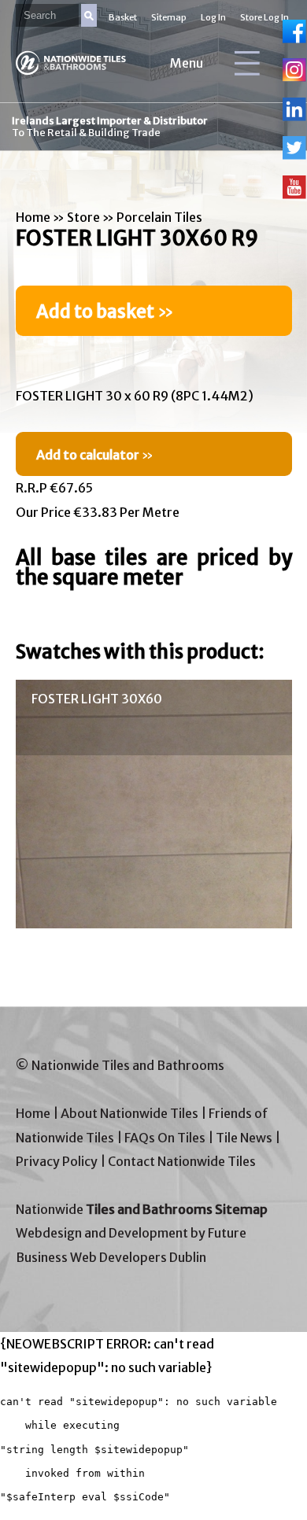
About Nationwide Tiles (129, 1113)
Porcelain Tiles (159, 217)
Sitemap (169, 17)
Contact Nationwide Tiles (182, 1161)
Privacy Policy (57, 1161)
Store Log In (264, 17)
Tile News (244, 1138)
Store (83, 217)
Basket (123, 17)
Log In (213, 17)
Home (33, 217)
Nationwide (142, 1209)
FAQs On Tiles (164, 1138)
